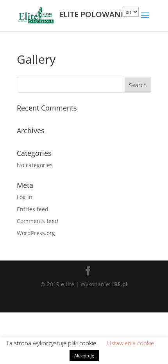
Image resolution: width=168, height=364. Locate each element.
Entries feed (32, 209)
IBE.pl (119, 284)
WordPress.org (36, 233)
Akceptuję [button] (84, 356)
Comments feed (37, 221)
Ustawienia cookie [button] (130, 343)
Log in (24, 197)
